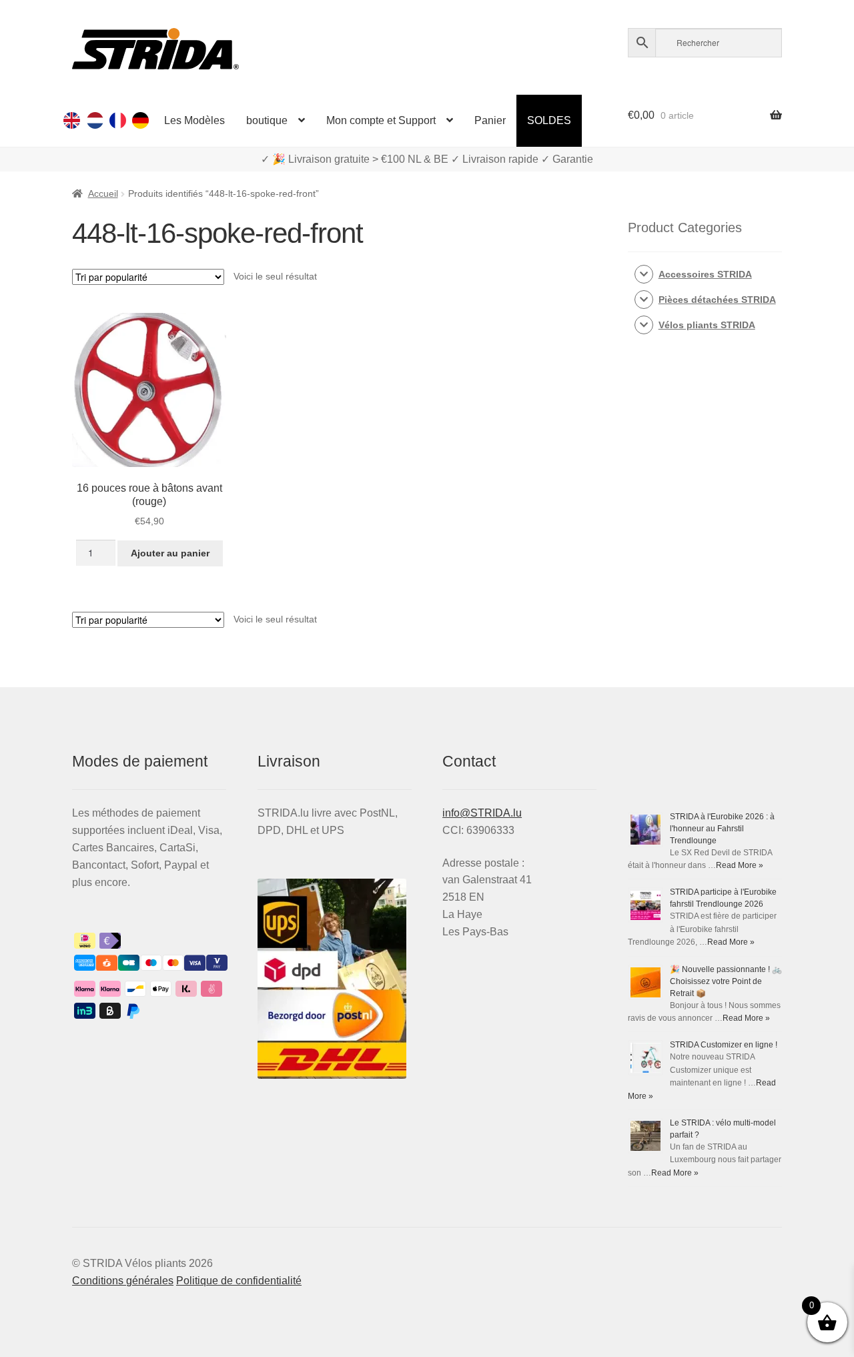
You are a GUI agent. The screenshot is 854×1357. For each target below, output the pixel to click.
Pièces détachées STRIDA (717, 299)
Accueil (103, 193)
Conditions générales (122, 1280)
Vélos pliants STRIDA (707, 325)
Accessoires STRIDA (705, 274)
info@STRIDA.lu (482, 813)
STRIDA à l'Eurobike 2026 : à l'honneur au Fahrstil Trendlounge (722, 828)
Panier (490, 120)
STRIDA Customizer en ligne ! (723, 1044)
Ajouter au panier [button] (170, 553)
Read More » (739, 865)
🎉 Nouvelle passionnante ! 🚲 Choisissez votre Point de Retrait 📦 (726, 981)
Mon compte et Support (381, 120)
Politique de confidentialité (239, 1280)
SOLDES (549, 120)
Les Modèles (194, 120)
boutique (267, 120)
